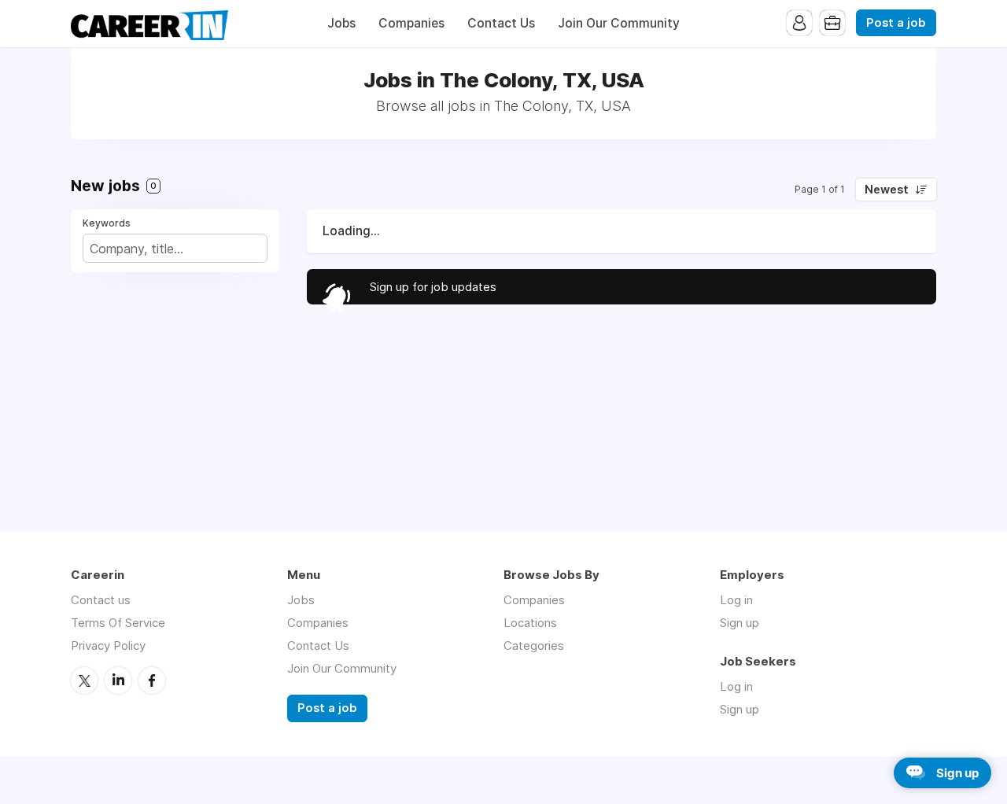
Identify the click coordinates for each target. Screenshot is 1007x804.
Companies (411, 23)
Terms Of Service (118, 622)
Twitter (84, 680)
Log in (736, 599)
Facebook (151, 680)
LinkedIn (118, 680)
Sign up (739, 622)
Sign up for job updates (433, 286)
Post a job (896, 23)
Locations (530, 622)
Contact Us (501, 23)
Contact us (101, 599)
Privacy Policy (108, 645)
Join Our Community (619, 23)
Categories (534, 645)
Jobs (341, 23)
